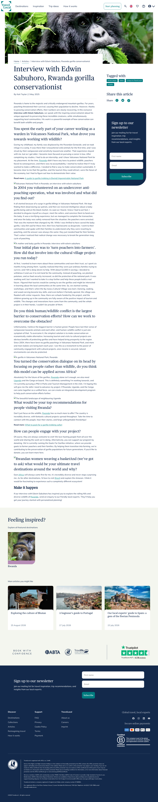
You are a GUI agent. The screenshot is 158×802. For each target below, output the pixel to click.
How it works (70, 6)
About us (65, 718)
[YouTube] (149, 719)
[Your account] (152, 6)
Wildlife (110, 84)
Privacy (38, 722)
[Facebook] (133, 719)
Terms (37, 731)
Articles (25, 61)
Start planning (112, 6)
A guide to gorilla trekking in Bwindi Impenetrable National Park (54, 178)
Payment (39, 735)
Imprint (64, 726)
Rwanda (43, 160)
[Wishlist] (137, 6)
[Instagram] (139, 719)
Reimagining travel (16, 731)
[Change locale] (131, 6)
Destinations (14, 718)
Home (16, 61)
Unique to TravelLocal (134, 80)
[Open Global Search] (125, 6)
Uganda (17, 380)
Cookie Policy (41, 726)
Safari (122, 80)
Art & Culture (112, 80)
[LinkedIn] (144, 719)
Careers (65, 722)
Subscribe (126, 176)
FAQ (37, 718)
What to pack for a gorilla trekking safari (43, 425)
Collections (13, 722)
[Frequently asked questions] (144, 6)
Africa (21, 474)
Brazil (57, 478)
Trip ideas (54, 6)
